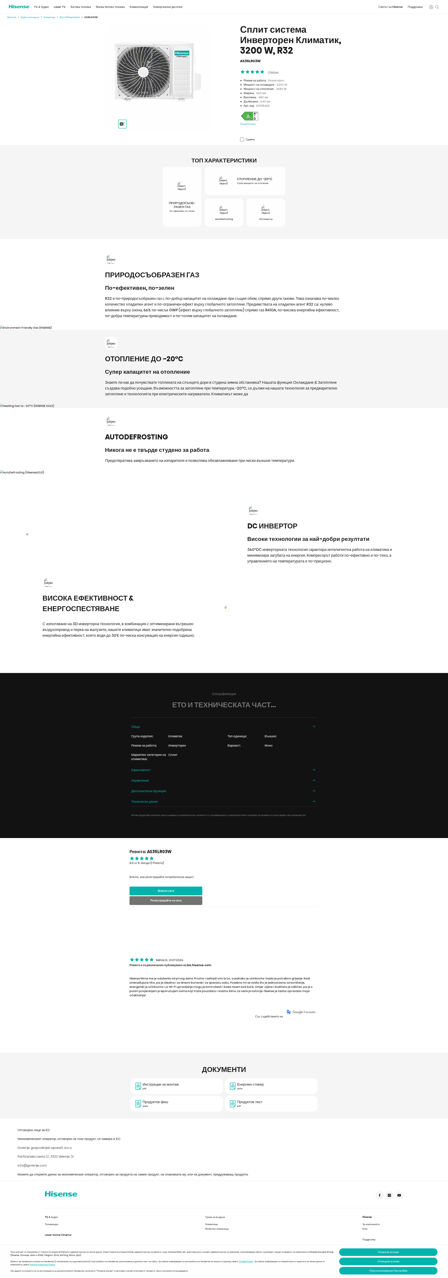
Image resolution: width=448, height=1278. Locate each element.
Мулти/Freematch (70, 17)
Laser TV (60, 7)
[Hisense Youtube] (399, 1195)
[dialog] (224, 1261)
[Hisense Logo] (19, 6)
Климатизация (139, 7)
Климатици (49, 17)
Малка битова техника (110, 7)
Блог (365, 1229)
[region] (157, 71)
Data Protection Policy (42, 1264)
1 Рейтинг (273, 72)
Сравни (250, 139)
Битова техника (81, 7)
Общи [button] (135, 727)
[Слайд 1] (122, 124)
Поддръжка (415, 7)
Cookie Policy (246, 1261)
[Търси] (437, 7)
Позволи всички (388, 1252)
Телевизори (51, 1224)
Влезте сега (166, 891)
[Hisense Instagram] (389, 1195)
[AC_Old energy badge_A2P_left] (249, 120)
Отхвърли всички (388, 1261)
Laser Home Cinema (58, 1235)
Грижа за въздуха (30, 17)
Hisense (367, 1217)
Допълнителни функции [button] (148, 791)
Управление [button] (140, 780)
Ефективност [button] (140, 770)
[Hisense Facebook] (380, 1195)
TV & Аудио (41, 7)
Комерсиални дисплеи (167, 7)
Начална (11, 17)
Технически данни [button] (144, 801)
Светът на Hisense (391, 7)
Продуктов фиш (248, 123)
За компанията (371, 1224)
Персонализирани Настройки (388, 1271)
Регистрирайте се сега (165, 900)
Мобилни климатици (217, 1229)
